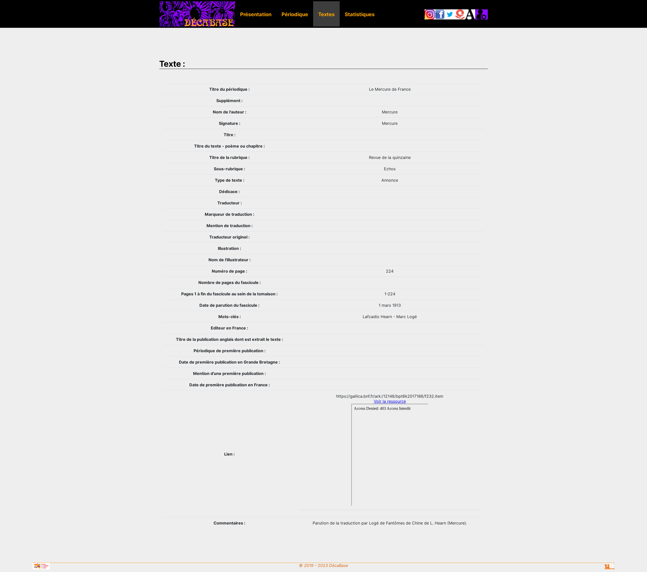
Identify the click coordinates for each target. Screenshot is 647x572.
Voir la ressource (390, 401)
